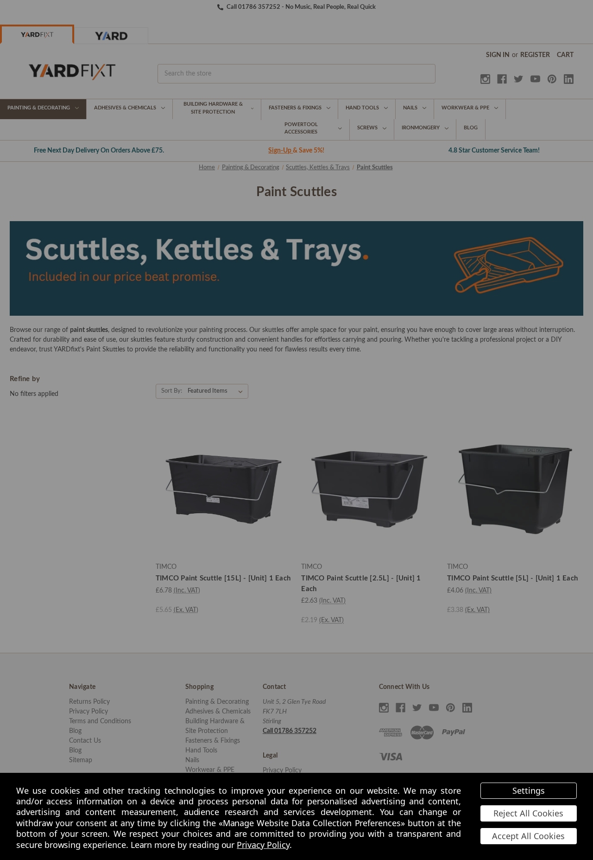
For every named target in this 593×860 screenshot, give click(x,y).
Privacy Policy (263, 844)
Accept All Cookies (528, 835)
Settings (528, 790)
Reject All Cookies (528, 813)
